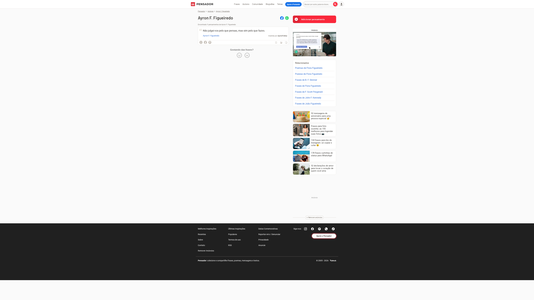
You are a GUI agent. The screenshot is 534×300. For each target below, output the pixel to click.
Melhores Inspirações (207, 229)
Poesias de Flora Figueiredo (308, 74)
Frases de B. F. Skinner (306, 80)
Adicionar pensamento (313, 19)
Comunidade (257, 4)
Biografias (270, 4)
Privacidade (263, 240)
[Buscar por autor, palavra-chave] (335, 4)
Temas (280, 4)
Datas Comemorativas (268, 229)
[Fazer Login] (341, 4)
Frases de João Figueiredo (308, 103)
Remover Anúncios (206, 251)
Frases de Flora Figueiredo (308, 86)
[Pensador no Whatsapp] (326, 229)
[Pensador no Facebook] (312, 229)
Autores (246, 4)
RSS (230, 245)
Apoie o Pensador (293, 4)
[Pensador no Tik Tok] (333, 229)
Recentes (202, 234)
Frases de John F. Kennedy (308, 97)
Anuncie (261, 245)
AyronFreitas (282, 36)
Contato (201, 245)
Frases (237, 4)
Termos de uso (234, 240)
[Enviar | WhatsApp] (287, 18)
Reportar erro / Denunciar (269, 234)
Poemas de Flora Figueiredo (308, 68)
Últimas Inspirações (236, 229)
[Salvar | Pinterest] (209, 42)
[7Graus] (333, 260)
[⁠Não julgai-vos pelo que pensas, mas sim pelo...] (281, 42)
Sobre (200, 240)
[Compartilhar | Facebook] (282, 18)
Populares (232, 234)
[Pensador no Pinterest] (319, 229)
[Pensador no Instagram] (305, 229)
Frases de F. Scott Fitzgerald (309, 92)
